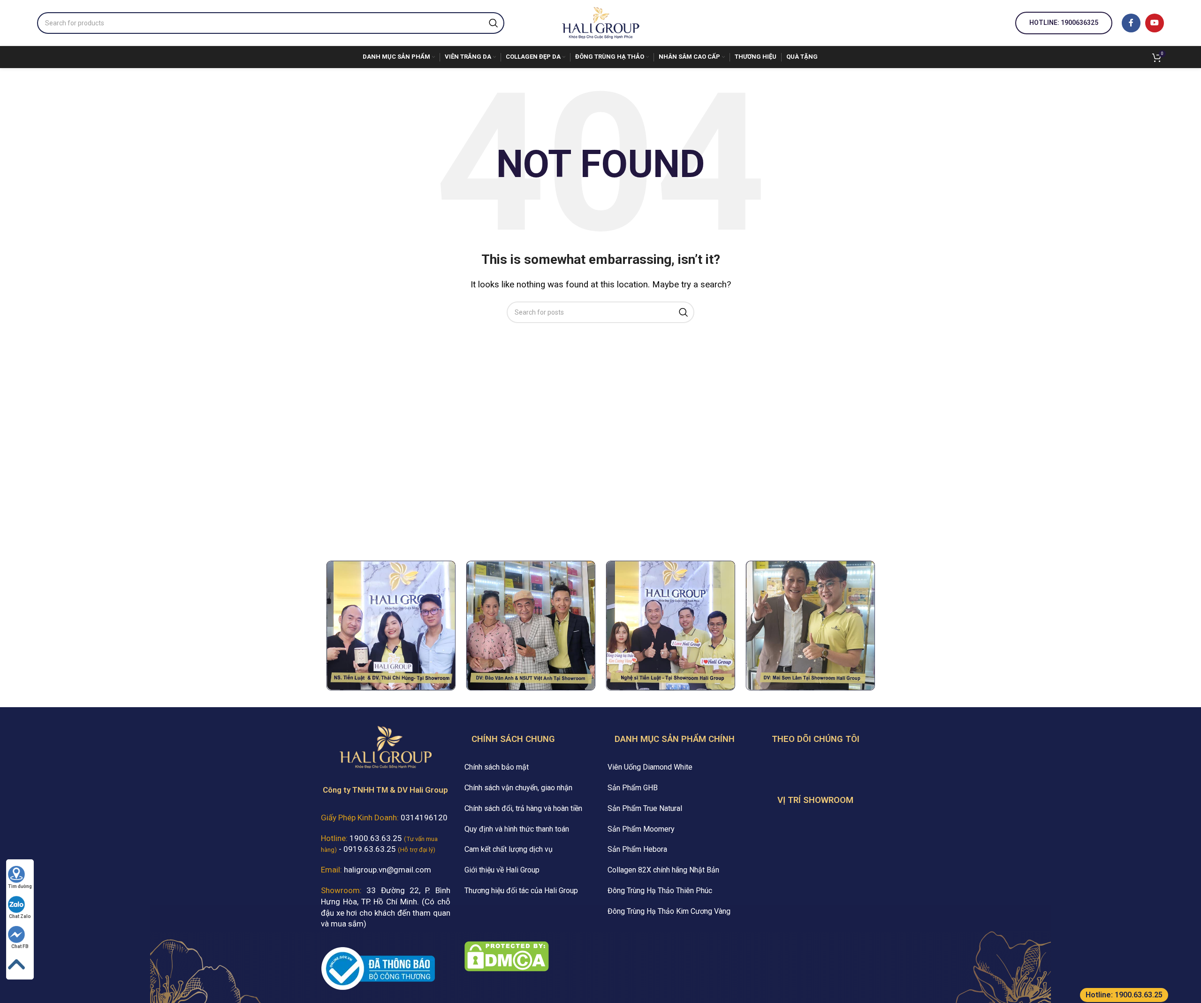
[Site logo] (600, 22)
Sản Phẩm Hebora (637, 849)
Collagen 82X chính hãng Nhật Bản (663, 869)
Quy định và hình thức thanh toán (516, 829)
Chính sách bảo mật (496, 767)
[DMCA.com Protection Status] (506, 955)
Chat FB (20, 946)
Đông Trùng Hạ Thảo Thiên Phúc (660, 890)
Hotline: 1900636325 (1063, 22)
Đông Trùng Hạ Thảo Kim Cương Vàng (669, 911)
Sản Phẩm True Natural (645, 808)
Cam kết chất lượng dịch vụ (508, 849)
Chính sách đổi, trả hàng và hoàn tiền (523, 808)
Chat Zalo (20, 916)
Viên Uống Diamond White (650, 767)
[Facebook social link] (1131, 23)
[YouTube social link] (1154, 23)
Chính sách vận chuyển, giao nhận (518, 787)
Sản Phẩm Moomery (641, 829)
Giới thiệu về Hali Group (502, 869)
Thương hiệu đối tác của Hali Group (521, 890)
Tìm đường (20, 886)
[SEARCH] (493, 23)
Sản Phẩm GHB (633, 787)
